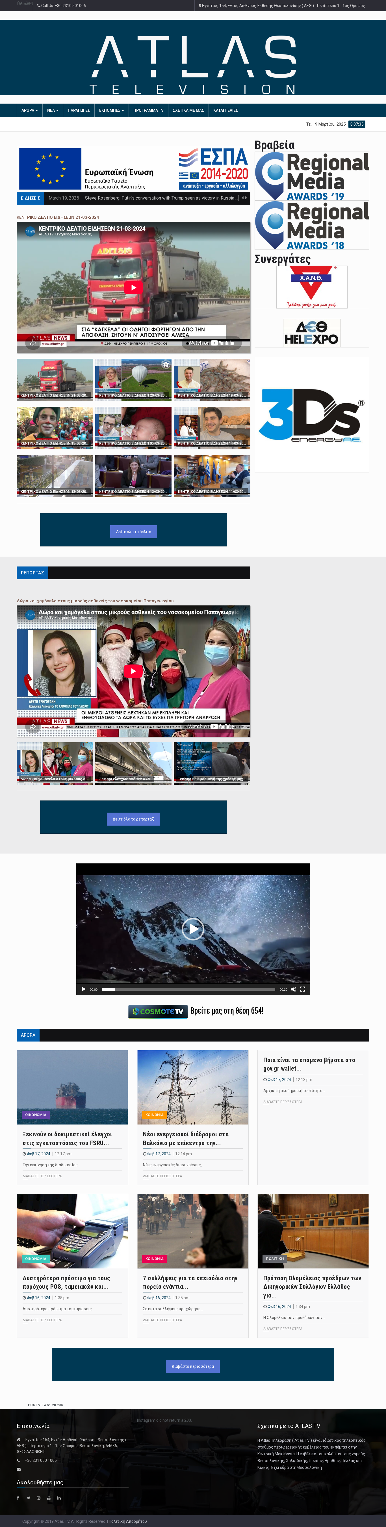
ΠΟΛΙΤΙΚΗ (275, 1259)
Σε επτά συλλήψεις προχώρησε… (173, 1309)
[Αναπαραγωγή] (83, 989)
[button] (193, 929)
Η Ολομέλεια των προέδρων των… (294, 1317)
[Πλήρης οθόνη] (302, 989)
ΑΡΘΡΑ (28, 110)
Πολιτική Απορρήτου (128, 1521)
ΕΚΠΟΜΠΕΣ (110, 110)
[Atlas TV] (193, 64)
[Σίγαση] (293, 989)
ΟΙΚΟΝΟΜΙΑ (36, 1115)
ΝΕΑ (51, 110)
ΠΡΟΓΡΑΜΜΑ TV (148, 110)
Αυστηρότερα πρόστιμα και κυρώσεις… (58, 1309)
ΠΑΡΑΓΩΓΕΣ (79, 110)
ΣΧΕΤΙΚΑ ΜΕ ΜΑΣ (188, 110)
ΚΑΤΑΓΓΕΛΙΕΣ (225, 110)
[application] (193, 929)
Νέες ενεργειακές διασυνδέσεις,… (173, 1165)
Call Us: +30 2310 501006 (63, 5)
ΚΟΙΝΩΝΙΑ (155, 1115)
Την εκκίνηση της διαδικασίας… (51, 1165)
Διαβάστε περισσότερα (193, 1366)
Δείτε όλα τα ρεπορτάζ (133, 819)
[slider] (188, 989)
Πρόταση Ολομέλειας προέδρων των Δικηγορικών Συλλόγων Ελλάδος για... (312, 1287)
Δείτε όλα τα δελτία (133, 532)
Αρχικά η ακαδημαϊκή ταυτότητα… (294, 1090)
